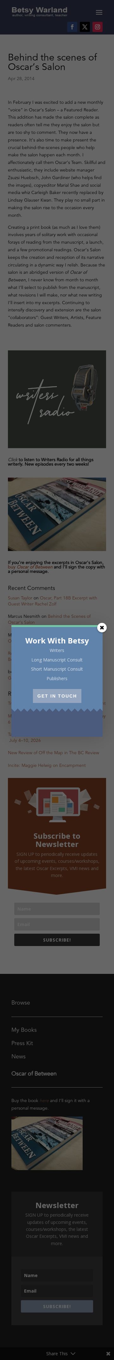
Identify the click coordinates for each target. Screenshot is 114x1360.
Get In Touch (57, 696)
